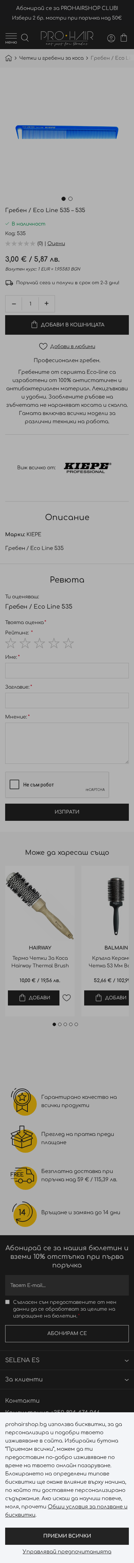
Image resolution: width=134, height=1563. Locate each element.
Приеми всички (67, 1536)
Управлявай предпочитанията (67, 1552)
